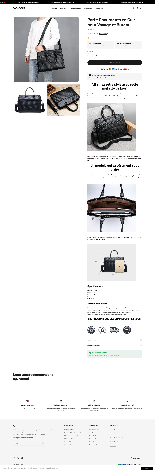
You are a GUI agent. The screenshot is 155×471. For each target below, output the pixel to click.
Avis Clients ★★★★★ (95, 432)
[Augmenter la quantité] (96, 55)
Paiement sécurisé (69, 445)
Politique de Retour (69, 439)
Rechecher (92, 448)
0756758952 (116, 355)
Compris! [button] (147, 468)
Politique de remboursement (72, 451)
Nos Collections (93, 442)
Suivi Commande (76, 8)
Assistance (113, 445)
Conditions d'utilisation (70, 448)
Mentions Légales (69, 442)
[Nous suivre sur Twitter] (18, 458)
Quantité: (90, 51)
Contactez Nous (93, 435)
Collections (63, 8)
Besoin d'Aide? (88, 8)
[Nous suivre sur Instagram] (22, 458)
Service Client (114, 441)
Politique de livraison (95, 445)
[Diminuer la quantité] (90, 55)
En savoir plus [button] (54, 468)
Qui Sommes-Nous (69, 429)
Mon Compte (99, 8)
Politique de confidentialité (71, 435)
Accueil (54, 8)
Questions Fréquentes (95, 439)
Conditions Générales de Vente (72, 432)
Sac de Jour (90, 29)
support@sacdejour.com (105, 355)
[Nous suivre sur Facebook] (14, 458)
